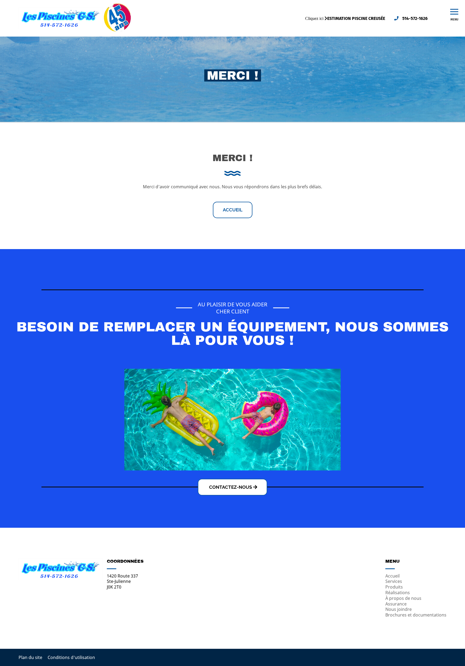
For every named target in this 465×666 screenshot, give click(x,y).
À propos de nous (403, 598)
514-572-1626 (414, 18)
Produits (394, 587)
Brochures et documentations (415, 615)
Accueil (232, 209)
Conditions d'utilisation (71, 657)
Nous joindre (398, 609)
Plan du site (30, 657)
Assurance (396, 604)
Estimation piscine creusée (356, 18)
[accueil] (61, 27)
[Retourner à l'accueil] (61, 578)
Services (393, 581)
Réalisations (397, 593)
